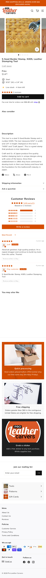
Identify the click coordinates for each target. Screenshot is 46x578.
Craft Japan (7, 66)
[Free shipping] (23, 393)
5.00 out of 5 (29, 203)
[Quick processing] (23, 355)
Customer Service (9, 529)
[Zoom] (37, 49)
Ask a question (9, 189)
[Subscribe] (39, 473)
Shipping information (12, 183)
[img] (7, 241)
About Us (5, 512)
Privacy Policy (7, 532)
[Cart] (37, 10)
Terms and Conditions (10, 535)
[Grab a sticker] (23, 431)
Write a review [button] (23, 227)
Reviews (5, 519)
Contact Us (6, 516)
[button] (7, 92)
